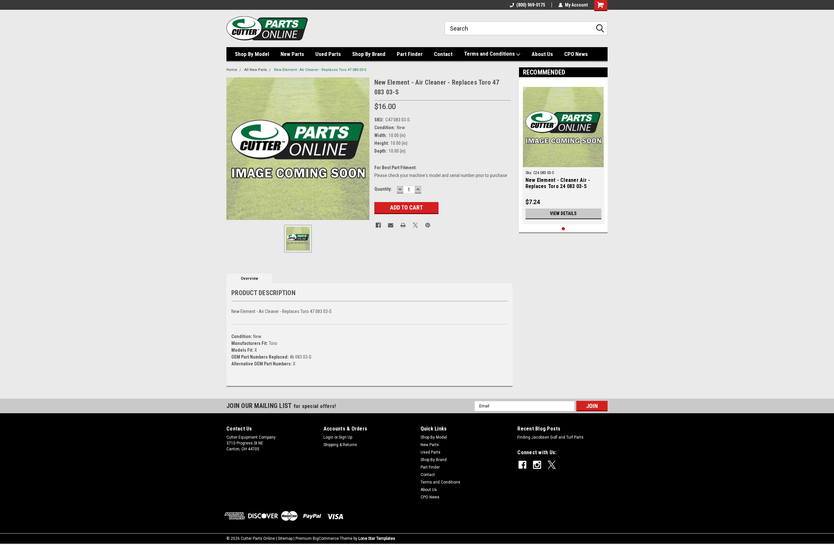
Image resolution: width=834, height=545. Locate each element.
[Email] (390, 225)
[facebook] (522, 465)
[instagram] (537, 465)
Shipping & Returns (340, 445)
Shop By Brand (368, 54)
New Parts (292, 54)
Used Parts (328, 54)
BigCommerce (326, 538)
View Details (563, 213)
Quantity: (383, 189)
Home (231, 70)
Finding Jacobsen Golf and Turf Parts (550, 437)
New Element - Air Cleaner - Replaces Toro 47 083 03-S (320, 70)
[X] (415, 225)
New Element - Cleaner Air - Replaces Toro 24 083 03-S (557, 183)
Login (328, 437)
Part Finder (410, 54)
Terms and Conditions (490, 53)
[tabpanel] (563, 152)
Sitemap (285, 538)
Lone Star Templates (376, 538)
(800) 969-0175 (530, 4)
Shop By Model (252, 54)
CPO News (576, 54)
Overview (249, 278)
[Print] (403, 225)
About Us (542, 54)
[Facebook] (378, 225)
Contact (443, 54)
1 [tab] (563, 229)
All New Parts (255, 70)
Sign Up (345, 437)
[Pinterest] (427, 225)
